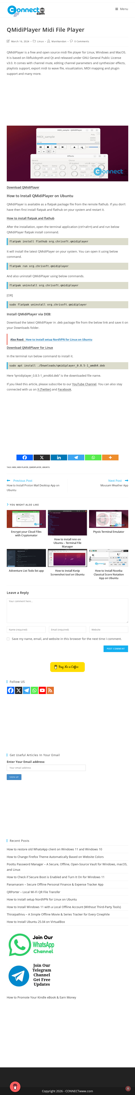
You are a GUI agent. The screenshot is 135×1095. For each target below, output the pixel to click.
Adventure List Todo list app (26, 570)
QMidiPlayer (35, 467)
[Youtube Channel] (42, 690)
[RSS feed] (50, 690)
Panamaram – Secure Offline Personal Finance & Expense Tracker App (55, 884)
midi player (22, 467)
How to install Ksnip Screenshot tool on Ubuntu (67, 572)
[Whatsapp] (93, 457)
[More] (110, 457)
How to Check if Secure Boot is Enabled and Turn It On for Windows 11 (56, 877)
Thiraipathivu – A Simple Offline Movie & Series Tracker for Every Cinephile (58, 914)
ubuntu (46, 467)
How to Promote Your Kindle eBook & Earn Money (41, 997)
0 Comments (81, 41)
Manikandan (59, 41)
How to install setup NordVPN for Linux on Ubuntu (42, 899)
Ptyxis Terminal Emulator (108, 532)
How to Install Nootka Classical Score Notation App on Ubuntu (109, 574)
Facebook (64, 389)
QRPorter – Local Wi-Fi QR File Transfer (33, 892)
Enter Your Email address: (26, 762)
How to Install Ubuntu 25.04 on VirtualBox (36, 922)
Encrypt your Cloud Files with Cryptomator (26, 533)
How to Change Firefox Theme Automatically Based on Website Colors (55, 857)
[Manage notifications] (128, 1088)
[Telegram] (76, 457)
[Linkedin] (59, 457)
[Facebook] (24, 457)
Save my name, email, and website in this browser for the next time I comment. (67, 639)
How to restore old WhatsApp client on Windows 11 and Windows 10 (54, 849)
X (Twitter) (44, 389)
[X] (42, 457)
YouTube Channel (84, 384)
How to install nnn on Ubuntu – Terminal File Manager (67, 542)
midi (14, 467)
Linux (40, 41)
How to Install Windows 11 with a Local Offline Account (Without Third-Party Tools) (64, 907)
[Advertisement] (67, 103)
